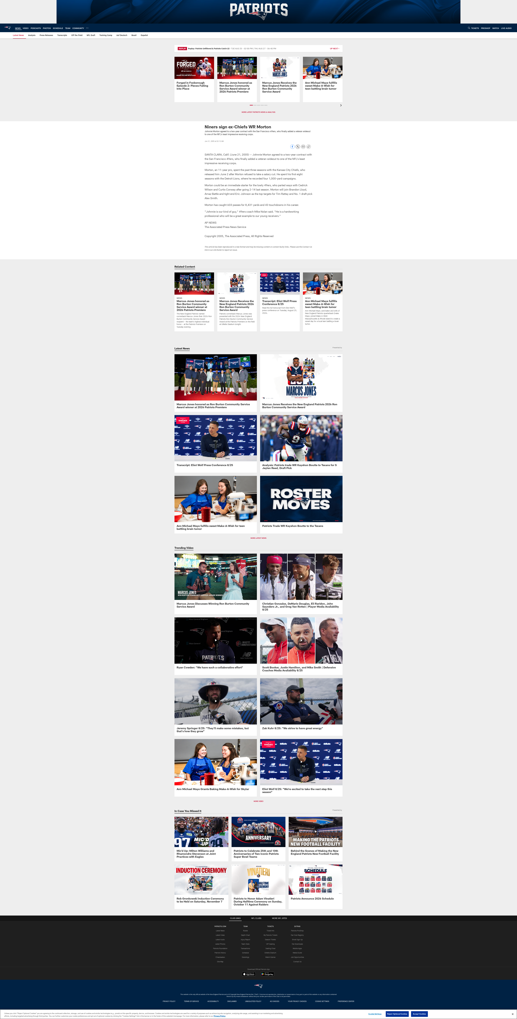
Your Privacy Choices (297, 1001)
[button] (251, 105)
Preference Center (346, 1001)
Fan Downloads (297, 944)
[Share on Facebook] (292, 148)
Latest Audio (220, 939)
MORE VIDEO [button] (258, 801)
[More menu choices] (87, 28)
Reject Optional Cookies (397, 1014)
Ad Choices (274, 1001)
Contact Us (297, 961)
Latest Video (220, 935)
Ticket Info (270, 931)
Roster (245, 931)
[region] (258, 1014)
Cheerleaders (220, 957)
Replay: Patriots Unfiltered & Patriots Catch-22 (208, 48)
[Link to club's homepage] (7, 28)
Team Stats (245, 944)
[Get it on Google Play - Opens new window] (267, 975)
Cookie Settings (322, 1001)
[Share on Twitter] (298, 148)
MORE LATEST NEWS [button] (258, 538)
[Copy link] (308, 146)
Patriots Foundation (220, 948)
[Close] (513, 1014)
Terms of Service (191, 1001)
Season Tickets (270, 939)
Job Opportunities (297, 957)
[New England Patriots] (258, 986)
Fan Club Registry (297, 935)
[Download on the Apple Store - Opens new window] (249, 974)
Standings (245, 957)
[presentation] (341, 105)
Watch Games (270, 957)
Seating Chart (270, 948)
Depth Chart (245, 935)
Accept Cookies (419, 1014)
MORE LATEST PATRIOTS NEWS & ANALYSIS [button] (258, 112)
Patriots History (220, 953)
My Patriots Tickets (270, 935)
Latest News (220, 931)
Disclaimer (232, 1001)
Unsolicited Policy (253, 1001)
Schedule (245, 953)
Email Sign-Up (297, 939)
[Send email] (303, 148)
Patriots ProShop (297, 931)
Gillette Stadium (270, 953)
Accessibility (213, 1001)
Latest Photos (220, 944)
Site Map (220, 961)
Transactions (245, 948)
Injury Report (245, 939)
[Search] (469, 28)
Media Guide (297, 953)
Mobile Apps (297, 948)
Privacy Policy (169, 1001)
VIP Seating (270, 944)
